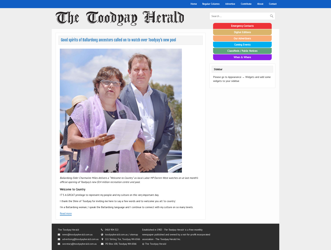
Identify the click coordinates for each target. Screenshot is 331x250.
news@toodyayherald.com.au (77, 234)
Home (194, 3)
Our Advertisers (242, 38)
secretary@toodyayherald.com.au (79, 243)
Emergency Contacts (242, 25)
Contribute (246, 3)
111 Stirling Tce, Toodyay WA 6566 (122, 239)
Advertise (230, 3)
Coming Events (242, 44)
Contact (273, 3)
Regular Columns (211, 3)
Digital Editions (242, 32)
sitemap (134, 234)
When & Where (242, 57)
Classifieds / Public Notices (242, 50)
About (260, 3)
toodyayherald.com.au (116, 234)
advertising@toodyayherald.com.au (80, 239)
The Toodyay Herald (68, 229)
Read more (66, 213)
